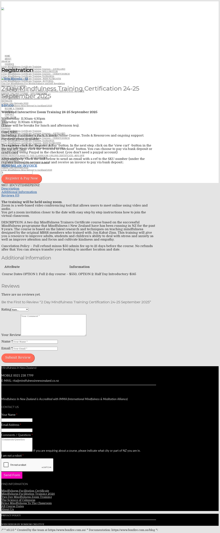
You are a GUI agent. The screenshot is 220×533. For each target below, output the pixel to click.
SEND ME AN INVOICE (19, 165)
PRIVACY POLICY (11, 515)
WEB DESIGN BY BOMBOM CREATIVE (22, 524)
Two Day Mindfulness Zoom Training (26, 497)
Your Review (11, 335)
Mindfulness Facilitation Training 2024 (28, 494)
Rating (6, 309)
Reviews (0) (10, 195)
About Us (7, 509)
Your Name (9, 414)
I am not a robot (12, 455)
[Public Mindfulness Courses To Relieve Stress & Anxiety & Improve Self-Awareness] (78, 44)
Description (10, 188)
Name (7, 341)
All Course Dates (12, 506)
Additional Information (19, 192)
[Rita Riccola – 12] (14, 78)
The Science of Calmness (18, 500)
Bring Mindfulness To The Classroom (26, 503)
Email (7, 348)
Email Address (11, 424)
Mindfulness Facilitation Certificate (25, 490)
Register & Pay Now (21, 178)
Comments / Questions (17, 435)
